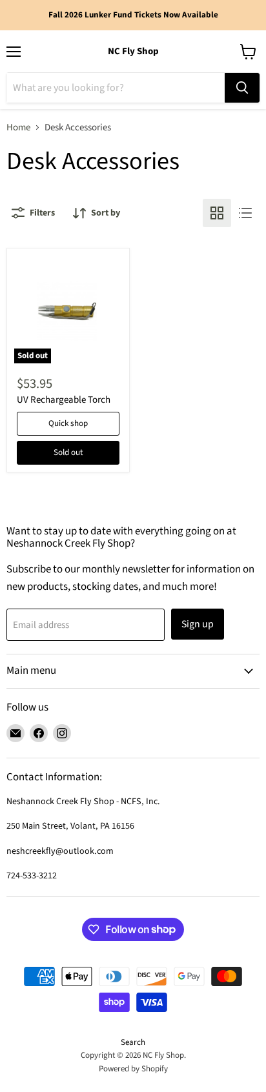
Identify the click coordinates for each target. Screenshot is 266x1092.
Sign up (197, 624)
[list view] (245, 213)
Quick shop (68, 423)
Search (133, 1042)
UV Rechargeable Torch (63, 400)
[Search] (242, 88)
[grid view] (217, 213)
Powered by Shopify (133, 1069)
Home (18, 127)
